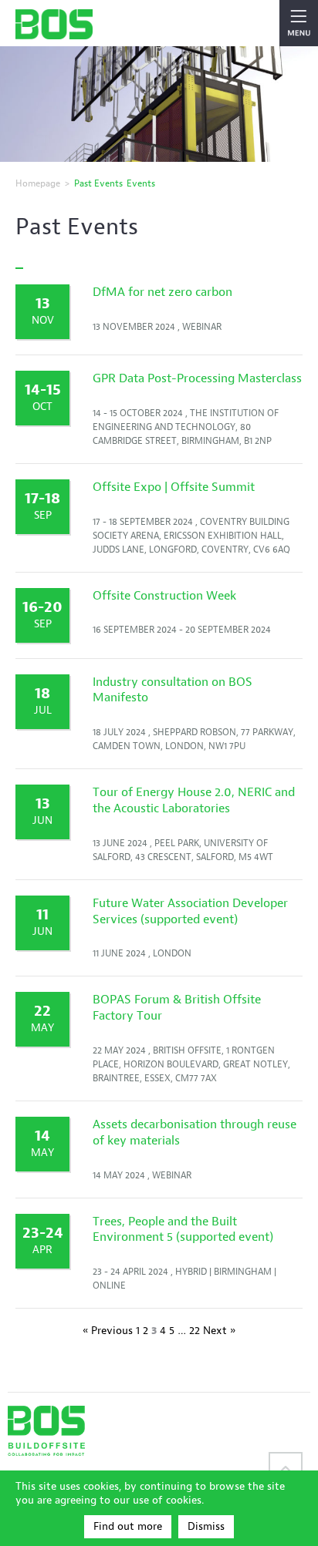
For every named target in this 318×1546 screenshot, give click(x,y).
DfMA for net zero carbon (162, 292)
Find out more (127, 1526)
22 (194, 1330)
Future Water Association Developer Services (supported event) (190, 911)
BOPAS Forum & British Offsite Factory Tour (177, 1007)
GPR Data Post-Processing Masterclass (197, 378)
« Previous (108, 1330)
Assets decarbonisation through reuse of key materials (194, 1132)
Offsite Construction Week (164, 595)
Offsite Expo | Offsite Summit (174, 487)
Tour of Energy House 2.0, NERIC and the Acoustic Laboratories (194, 800)
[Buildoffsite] (54, 24)
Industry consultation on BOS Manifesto (172, 690)
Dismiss (206, 1526)
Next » (219, 1330)
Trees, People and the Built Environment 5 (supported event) (183, 1229)
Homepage (37, 183)
